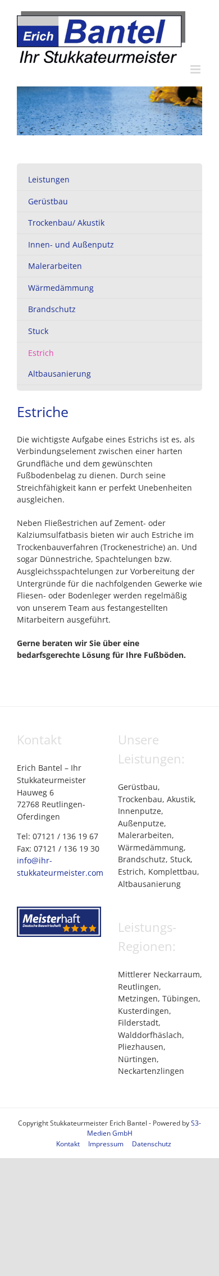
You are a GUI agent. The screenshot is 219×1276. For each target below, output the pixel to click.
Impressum (106, 1144)
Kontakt (68, 1144)
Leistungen (49, 179)
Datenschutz (151, 1144)
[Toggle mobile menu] (196, 69)
